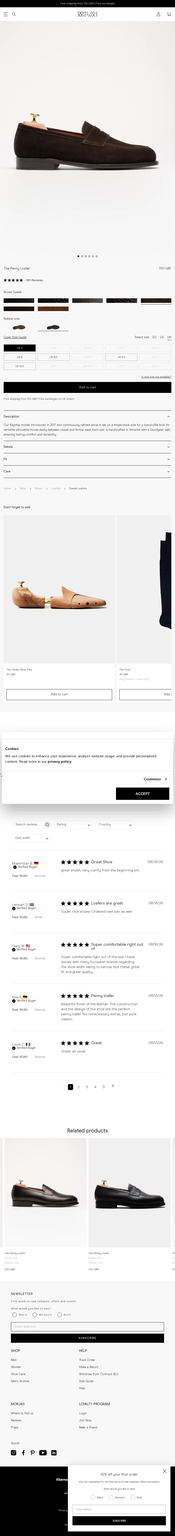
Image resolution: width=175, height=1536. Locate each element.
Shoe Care (18, 1374)
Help (82, 1388)
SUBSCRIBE (87, 1338)
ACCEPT (143, 793)
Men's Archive (20, 1381)
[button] (61, 1087)
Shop (23, 488)
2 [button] (78, 1087)
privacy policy (59, 761)
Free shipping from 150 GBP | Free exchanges (87, 3)
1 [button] (70, 1087)
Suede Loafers (78, 488)
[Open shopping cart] (169, 14)
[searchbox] (27, 824)
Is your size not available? (156, 377)
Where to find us (22, 1413)
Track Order (87, 1360)
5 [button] (104, 1087)
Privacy (62, 1510)
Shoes (38, 488)
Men (14, 1360)
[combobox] (73, 825)
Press (14, 1427)
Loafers (55, 488)
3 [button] (87, 1087)
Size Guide (86, 1381)
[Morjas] (87, 14)
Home (7, 488)
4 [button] (95, 1087)
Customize (152, 779)
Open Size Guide (15, 337)
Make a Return (88, 1367)
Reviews (16, 1420)
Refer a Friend (88, 1427)
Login (83, 1413)
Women (16, 1367)
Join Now (85, 1420)
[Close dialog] (165, 1471)
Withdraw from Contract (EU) (98, 1374)
